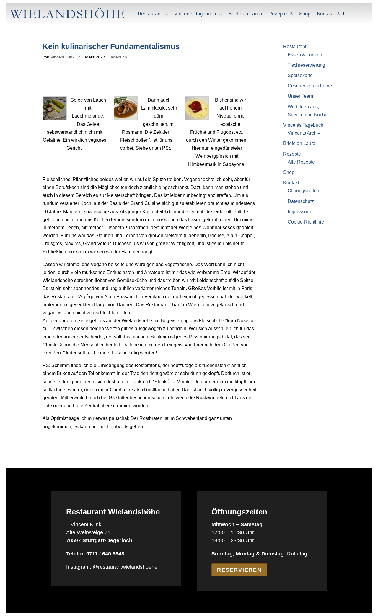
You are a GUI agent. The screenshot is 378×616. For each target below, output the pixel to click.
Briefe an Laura (245, 14)
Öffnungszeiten (303, 190)
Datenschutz (301, 201)
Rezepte (277, 14)
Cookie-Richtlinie (306, 221)
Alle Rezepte (301, 161)
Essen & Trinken (305, 54)
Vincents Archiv (304, 133)
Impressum (299, 211)
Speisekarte (300, 75)
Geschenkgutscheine (310, 85)
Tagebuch (118, 57)
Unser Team (300, 96)
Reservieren (239, 570)
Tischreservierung (306, 65)
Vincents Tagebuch (195, 14)
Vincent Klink (62, 57)
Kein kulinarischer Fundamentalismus (111, 46)
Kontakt (325, 14)
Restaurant (150, 14)
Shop (304, 14)
